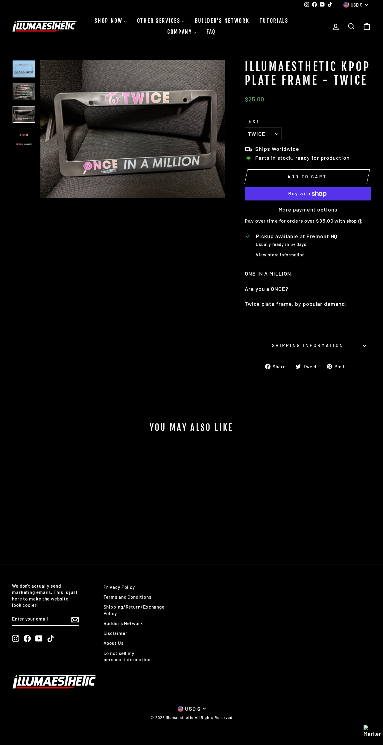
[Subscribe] (75, 619)
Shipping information (308, 345)
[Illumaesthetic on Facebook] (27, 638)
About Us (114, 643)
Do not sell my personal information (127, 656)
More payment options (308, 209)
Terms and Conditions (127, 597)
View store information (280, 254)
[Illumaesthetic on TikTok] (50, 638)
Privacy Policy (119, 587)
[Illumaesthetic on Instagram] (15, 638)
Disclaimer (115, 633)
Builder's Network (123, 623)
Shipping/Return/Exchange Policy (134, 610)
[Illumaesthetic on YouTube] (38, 638)
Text (252, 121)
